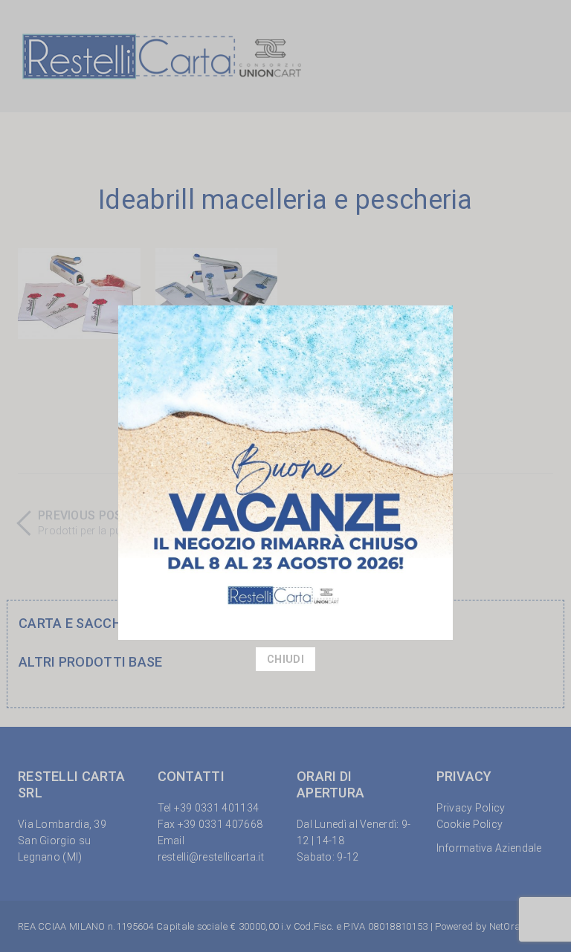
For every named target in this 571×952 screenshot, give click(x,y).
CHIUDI (285, 659)
